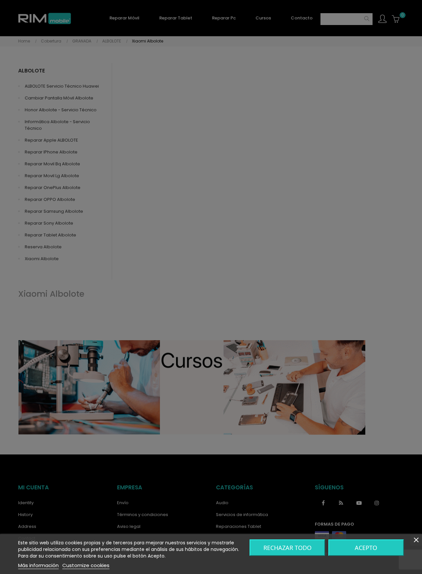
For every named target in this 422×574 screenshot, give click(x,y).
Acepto (366, 548)
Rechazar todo (287, 548)
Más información (38, 565)
